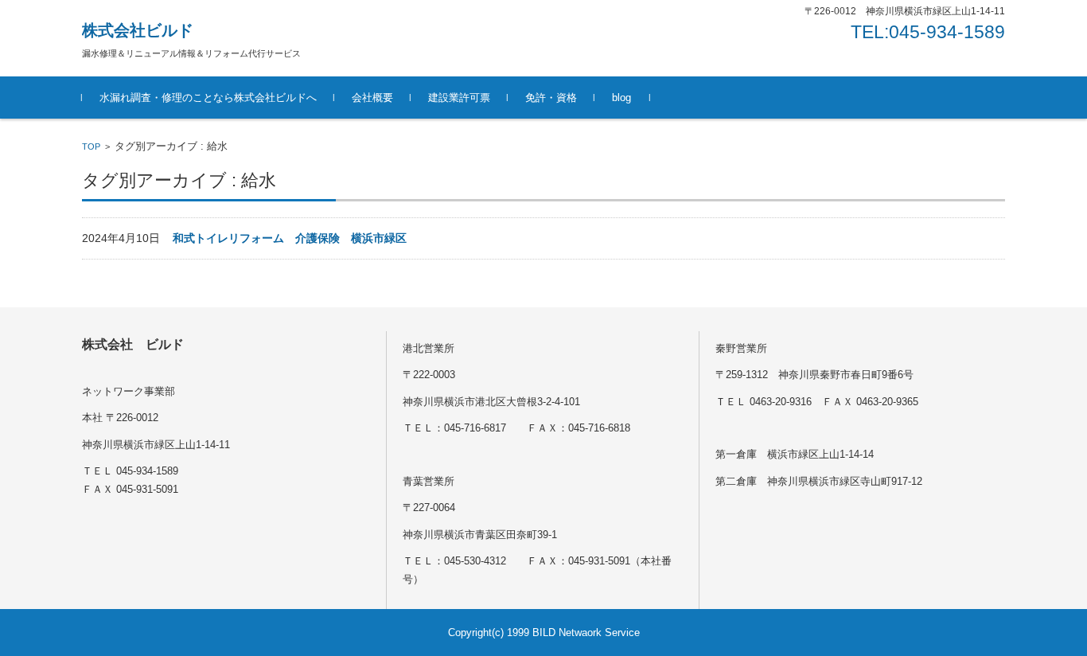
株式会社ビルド (137, 30)
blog (621, 97)
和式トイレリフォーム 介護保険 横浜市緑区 (290, 238)
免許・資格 (551, 97)
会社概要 (372, 97)
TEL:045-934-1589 (928, 31)
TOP (91, 146)
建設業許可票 (459, 97)
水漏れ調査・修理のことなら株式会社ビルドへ (208, 97)
